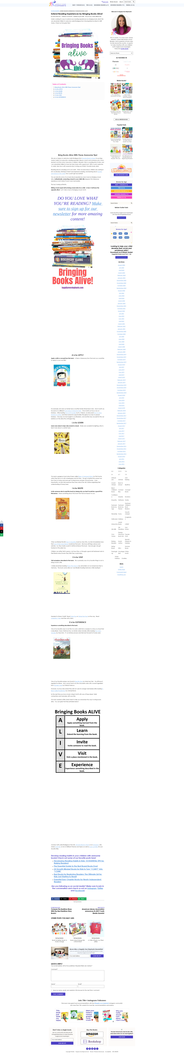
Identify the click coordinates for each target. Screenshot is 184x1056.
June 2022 (121, 295)
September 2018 (121, 392)
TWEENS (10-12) (121, 197)
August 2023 (121, 265)
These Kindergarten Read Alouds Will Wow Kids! (115, 140)
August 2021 (121, 311)
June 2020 (121, 339)
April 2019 (121, 375)
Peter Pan (73, 616)
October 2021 (121, 308)
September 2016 (121, 454)
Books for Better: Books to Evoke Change (59, 941)
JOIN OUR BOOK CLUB (121, 175)
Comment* (54, 969)
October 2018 (121, 390)
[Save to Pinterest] (1, 528)
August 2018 (121, 395)
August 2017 (121, 426)
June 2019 (121, 369)
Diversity (120, 497)
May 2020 (121, 341)
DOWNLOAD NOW (121, 257)
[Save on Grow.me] (88, 898)
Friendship (114, 514)
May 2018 (121, 403)
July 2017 (121, 428)
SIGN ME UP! (97, 956)
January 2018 (121, 413)
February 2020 (121, 349)
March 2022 (121, 301)
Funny (120, 514)
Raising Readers (55, 11)
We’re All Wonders (70, 413)
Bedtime (127, 484)
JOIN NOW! (122, 1037)
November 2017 (121, 418)
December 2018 (121, 385)
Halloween (114, 519)
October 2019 (121, 359)
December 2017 (121, 415)
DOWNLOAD (121, 217)
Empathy (114, 500)
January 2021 (121, 329)
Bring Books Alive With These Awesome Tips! (67, 87)
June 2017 (121, 431)
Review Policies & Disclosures (97, 1051)
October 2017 (121, 421)
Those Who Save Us (73, 566)
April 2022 (121, 298)
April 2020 (121, 344)
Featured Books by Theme (121, 507)
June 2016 (121, 461)
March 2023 (121, 273)
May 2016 (121, 464)
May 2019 (121, 372)
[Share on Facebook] (1, 525)
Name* (53, 984)
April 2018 (121, 405)
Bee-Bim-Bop (79, 681)
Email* (80, 984)
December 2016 (121, 446)
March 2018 (121, 408)
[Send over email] (1, 534)
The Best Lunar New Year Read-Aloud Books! (115, 113)
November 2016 (121, 449)
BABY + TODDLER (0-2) (121, 184)
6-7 (119, 474)
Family (127, 500)
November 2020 (121, 331)
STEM (119, 548)
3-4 (126, 471)
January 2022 (121, 303)
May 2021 (121, 318)
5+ (112, 474)
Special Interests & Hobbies (128, 541)
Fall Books (121, 500)
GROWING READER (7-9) (121, 194)
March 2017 (121, 438)
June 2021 (121, 316)
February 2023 (121, 275)
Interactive (114, 524)
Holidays (120, 519)
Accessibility (108, 1051)
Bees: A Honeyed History (86, 476)
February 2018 (121, 410)
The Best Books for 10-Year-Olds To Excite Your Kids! (127, 140)
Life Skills (113, 529)
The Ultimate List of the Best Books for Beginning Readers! (127, 157)
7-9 (126, 474)
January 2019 (121, 382)
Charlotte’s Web (56, 618)
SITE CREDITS (115, 1051)
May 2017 (121, 433)
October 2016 (121, 451)
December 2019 (121, 354)
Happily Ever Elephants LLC (82, 1051)
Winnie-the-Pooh (83, 616)
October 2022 (121, 285)
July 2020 (121, 336)
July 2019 (121, 367)
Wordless (124, 558)
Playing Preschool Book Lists (121, 534)
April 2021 (121, 321)
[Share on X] (1, 531)
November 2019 (121, 357)
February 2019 (121, 380)
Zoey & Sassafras (71, 542)
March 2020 (121, 346)
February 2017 (121, 441)
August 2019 (121, 364)
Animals (120, 479)
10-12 (119, 471)
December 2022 (121, 280)
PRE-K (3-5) (121, 188)
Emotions (127, 497)
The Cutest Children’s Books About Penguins (127, 96)
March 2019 (121, 377)
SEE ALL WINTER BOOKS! (121, 119)
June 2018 (121, 400)
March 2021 (121, 324)
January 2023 (121, 278)
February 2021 (121, 326)
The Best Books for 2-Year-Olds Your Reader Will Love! (115, 157)
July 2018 (121, 398)
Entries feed (121, 569)
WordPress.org (121, 574)
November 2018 (121, 387)
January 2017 (121, 443)
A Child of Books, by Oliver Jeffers (96, 941)
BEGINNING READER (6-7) (121, 191)
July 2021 (121, 313)
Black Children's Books (114, 489)
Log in (121, 567)
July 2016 (121, 459)
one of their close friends (61, 544)
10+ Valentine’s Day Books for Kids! (116, 95)
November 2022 (121, 283)
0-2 (112, 471)
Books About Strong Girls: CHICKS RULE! (77, 941)
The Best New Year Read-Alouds (127, 112)
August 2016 (121, 456)
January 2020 (121, 352)
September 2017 (121, 423)
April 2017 (121, 436)
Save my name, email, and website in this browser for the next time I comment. (76, 990)
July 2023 (121, 267)
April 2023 (121, 270)
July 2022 (121, 293)
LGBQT (127, 524)
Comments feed (121, 572)
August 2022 (121, 290)
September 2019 (121, 362)
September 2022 (121, 288)
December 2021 (121, 306)
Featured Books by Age (114, 507)
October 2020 (121, 334)
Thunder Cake (58, 685)
